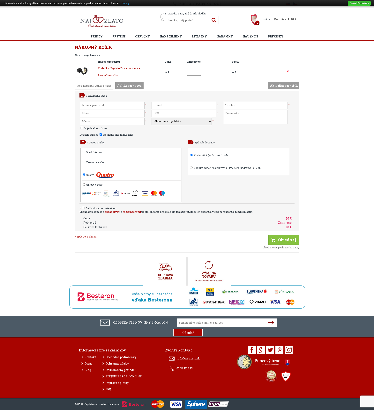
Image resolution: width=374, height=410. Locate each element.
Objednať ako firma (95, 128)
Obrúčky (142, 36)
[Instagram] (288, 350)
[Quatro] (105, 175)
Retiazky (199, 36)
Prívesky (275, 36)
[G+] (261, 350)
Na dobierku (94, 152)
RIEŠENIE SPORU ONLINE (124, 376)
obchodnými (112, 211)
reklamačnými (132, 211)
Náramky (225, 36)
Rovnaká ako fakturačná (118, 134)
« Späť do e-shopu (85, 236)
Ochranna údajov (117, 363)
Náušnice (250, 36)
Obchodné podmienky (121, 357)
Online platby (94, 185)
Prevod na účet (95, 162)
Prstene (118, 36)
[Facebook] (252, 350)
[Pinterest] (279, 350)
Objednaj (285, 240)
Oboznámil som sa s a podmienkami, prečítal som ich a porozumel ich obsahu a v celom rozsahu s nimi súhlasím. (166, 211)
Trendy (97, 36)
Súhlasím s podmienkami (98, 208)
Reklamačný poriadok (121, 370)
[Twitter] (270, 350)
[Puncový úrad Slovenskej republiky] (264, 363)
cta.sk (115, 404)
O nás (88, 363)
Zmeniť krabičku (108, 75)
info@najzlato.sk (188, 358)
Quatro (90, 175)
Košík (267, 19)
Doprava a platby (117, 383)
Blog (88, 370)
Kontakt (90, 357)
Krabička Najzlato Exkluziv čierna (119, 68)
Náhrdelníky (171, 36)
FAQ (108, 389)
